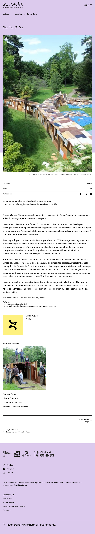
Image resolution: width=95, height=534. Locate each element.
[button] (47, 103)
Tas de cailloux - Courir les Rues (18, 431)
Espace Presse (8, 502)
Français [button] (6, 510)
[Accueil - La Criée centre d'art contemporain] (13, 5)
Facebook (10, 465)
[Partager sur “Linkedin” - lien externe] (85, 194)
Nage (84, 421)
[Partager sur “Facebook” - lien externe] (80, 194)
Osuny (21, 506)
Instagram (10, 469)
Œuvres (89, 183)
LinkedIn (10, 473)
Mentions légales (9, 495)
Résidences (7, 407)
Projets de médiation (20, 407)
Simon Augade (32, 316)
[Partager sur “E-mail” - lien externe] (91, 194)
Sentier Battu (10, 394)
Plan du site (7, 499)
